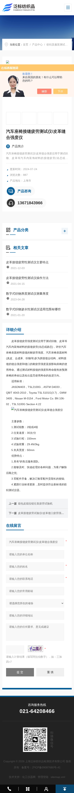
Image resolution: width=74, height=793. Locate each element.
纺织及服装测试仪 (57, 44)
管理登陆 (43, 776)
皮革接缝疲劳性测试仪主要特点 (27, 262)
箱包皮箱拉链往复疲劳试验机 (35, 503)
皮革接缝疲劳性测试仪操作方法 (27, 278)
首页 (25, 44)
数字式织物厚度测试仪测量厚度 (27, 293)
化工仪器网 (28, 776)
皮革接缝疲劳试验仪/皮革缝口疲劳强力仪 (42, 513)
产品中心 (37, 44)
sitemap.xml (58, 776)
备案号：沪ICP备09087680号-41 (41, 767)
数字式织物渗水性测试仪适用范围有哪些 (33, 309)
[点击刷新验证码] (35, 648)
